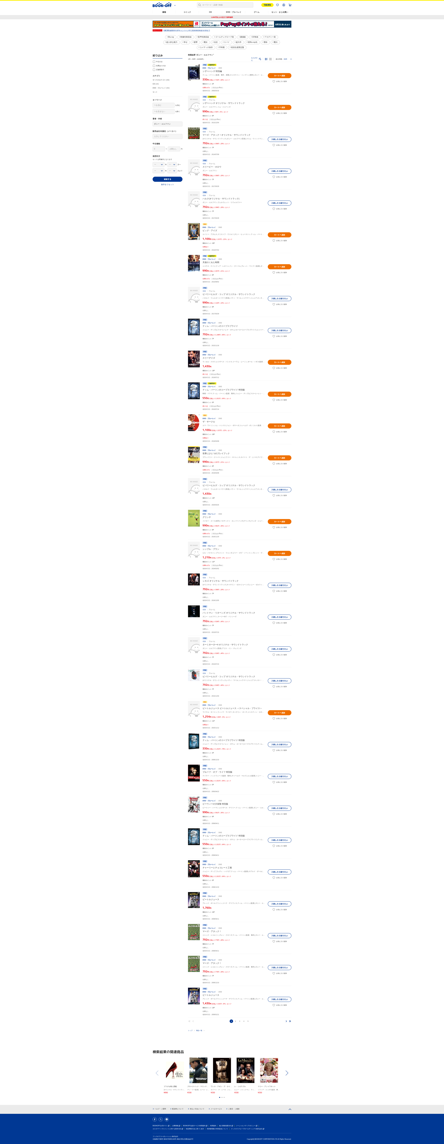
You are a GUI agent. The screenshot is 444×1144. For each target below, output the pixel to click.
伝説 (216, 42)
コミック (187, 12)
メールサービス (216, 1109)
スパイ (227, 42)
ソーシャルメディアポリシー (245, 1126)
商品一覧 (199, 1030)
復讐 (195, 42)
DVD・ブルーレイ (233, 12)
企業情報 (175, 1126)
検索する (167, 179)
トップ (190, 1030)
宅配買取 (267, 5)
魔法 (276, 42)
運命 (265, 42)
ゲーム (256, 12)
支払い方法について (197, 1109)
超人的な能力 (171, 42)
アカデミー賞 (270, 37)
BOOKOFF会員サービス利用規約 (194, 1126)
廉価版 (243, 37)
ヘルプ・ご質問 (160, 1109)
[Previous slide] (157, 1073)
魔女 (206, 42)
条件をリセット (167, 184)
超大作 (238, 42)
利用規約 (213, 1126)
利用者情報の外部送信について (217, 1129)
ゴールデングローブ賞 (224, 37)
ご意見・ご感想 (233, 1109)
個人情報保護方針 (225, 1126)
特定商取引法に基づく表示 (195, 1129)
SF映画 (255, 37)
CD (210, 12)
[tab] (219, 1097)
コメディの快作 (206, 47)
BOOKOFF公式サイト (160, 1126)
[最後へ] (290, 1021)
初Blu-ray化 (252, 42)
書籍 (164, 12)
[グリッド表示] (270, 59)
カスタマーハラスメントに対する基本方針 (167, 1129)
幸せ (185, 42)
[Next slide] (286, 1073)
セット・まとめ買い (279, 12)
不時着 (222, 47)
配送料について (177, 1109)
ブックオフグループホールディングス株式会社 (246, 1129)
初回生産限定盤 (237, 47)
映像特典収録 (185, 37)
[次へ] (286, 1021)
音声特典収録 (203, 37)
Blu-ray (171, 37)
